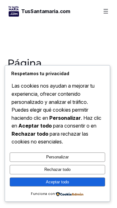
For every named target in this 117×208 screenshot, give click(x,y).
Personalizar (57, 157)
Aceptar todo (57, 182)
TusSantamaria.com (45, 11)
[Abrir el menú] (106, 11)
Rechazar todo (57, 169)
